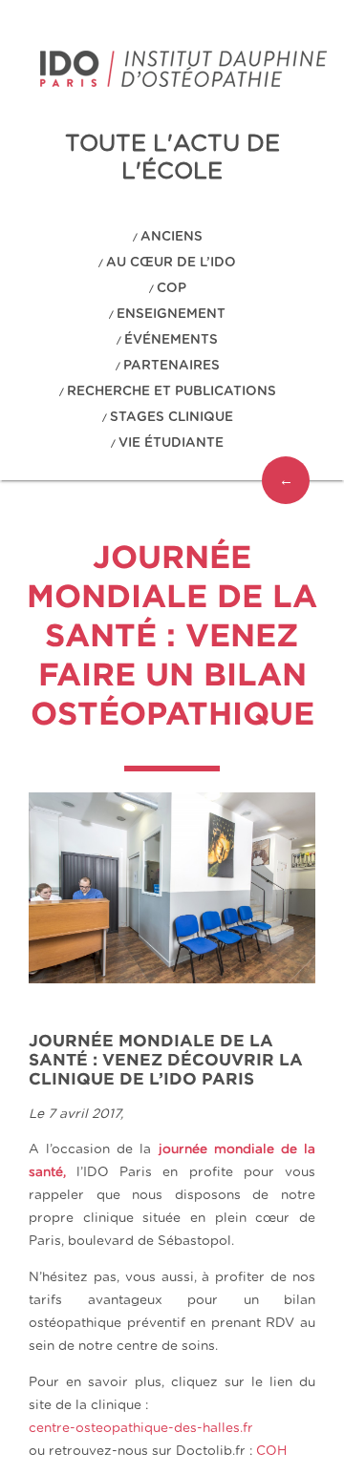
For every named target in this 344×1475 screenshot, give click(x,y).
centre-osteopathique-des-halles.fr (141, 1428)
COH (271, 1451)
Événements (171, 340)
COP (171, 288)
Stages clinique (171, 417)
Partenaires (171, 365)
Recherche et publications (171, 391)
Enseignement (171, 314)
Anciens (171, 236)
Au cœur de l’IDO (171, 262)
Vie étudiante (171, 443)
